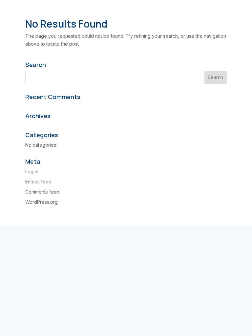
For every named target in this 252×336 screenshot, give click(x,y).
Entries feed (38, 181)
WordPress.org (41, 202)
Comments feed (42, 192)
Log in (31, 171)
